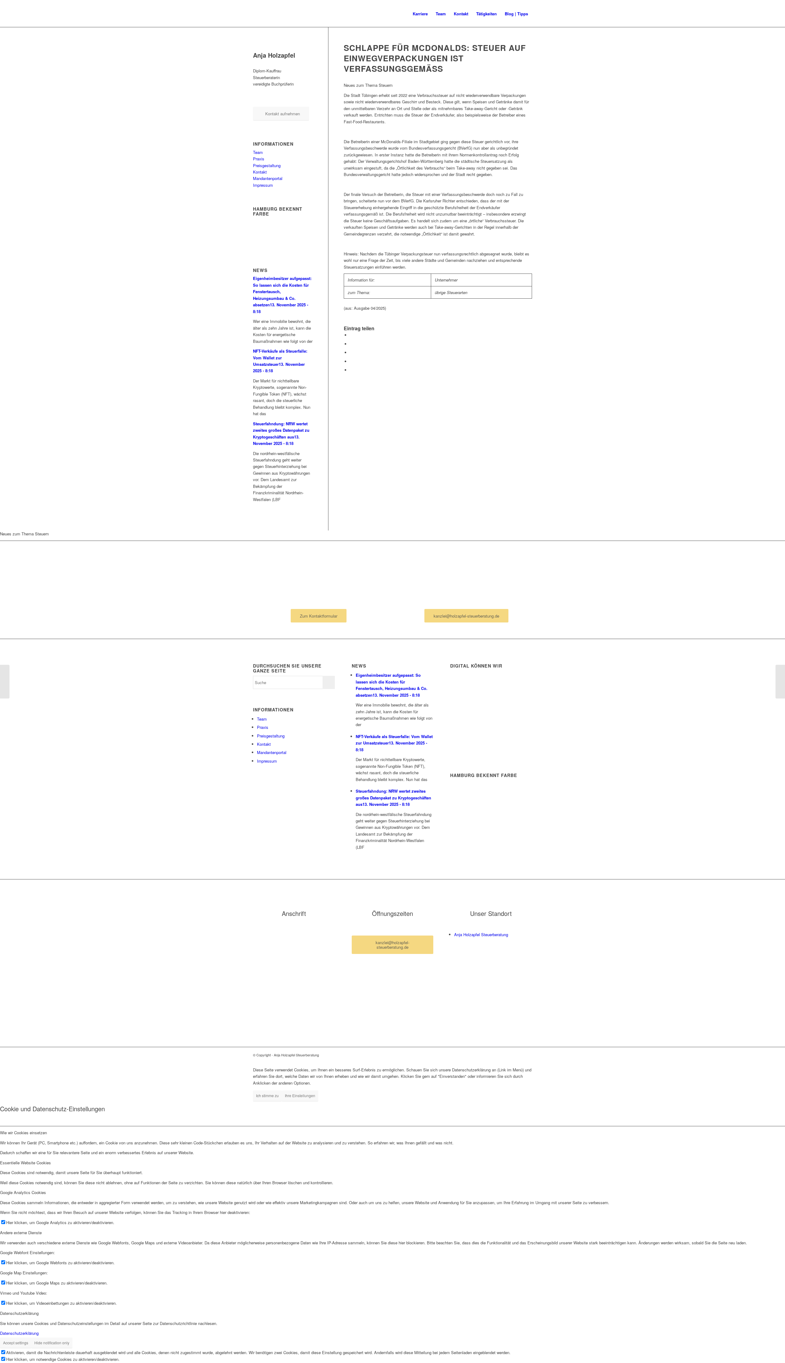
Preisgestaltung (267, 165)
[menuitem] (420, 14)
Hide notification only (51, 1342)
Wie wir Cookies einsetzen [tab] (23, 1132)
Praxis (258, 159)
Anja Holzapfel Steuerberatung (481, 934)
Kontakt (260, 172)
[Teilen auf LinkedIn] (351, 352)
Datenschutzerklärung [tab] (19, 1313)
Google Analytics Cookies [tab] (23, 1192)
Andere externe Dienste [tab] (21, 1232)
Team (258, 152)
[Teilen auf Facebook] (351, 335)
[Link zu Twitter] (527, 1054)
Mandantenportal (267, 178)
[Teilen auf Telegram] (351, 361)
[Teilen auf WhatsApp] (351, 344)
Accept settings (15, 1342)
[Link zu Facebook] (518, 1054)
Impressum (263, 185)
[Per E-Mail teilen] (351, 370)
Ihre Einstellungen (300, 1095)
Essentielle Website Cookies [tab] (25, 1163)
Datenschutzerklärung (19, 1333)
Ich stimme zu (267, 1095)
